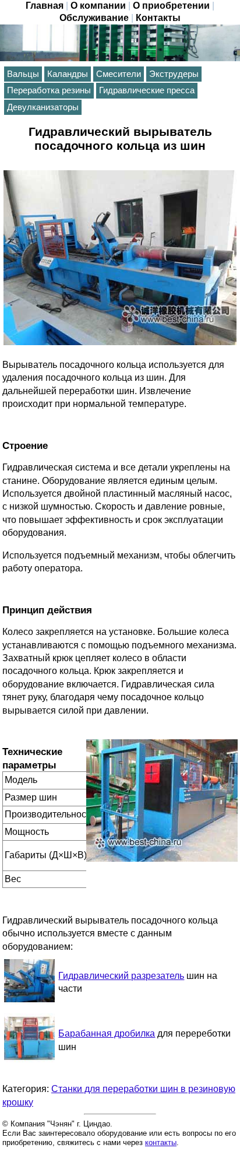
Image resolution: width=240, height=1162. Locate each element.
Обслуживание (94, 18)
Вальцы (23, 74)
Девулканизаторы (43, 107)
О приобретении (171, 5)
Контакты (158, 18)
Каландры (67, 74)
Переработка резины (49, 90)
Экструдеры (174, 74)
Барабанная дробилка (106, 1033)
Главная (44, 5)
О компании (98, 5)
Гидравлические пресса (147, 90)
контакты (161, 1142)
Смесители (118, 74)
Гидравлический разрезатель (121, 976)
